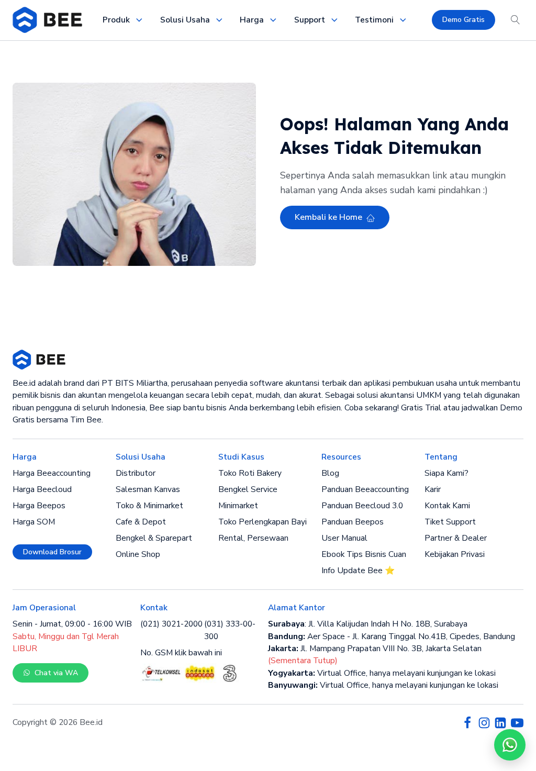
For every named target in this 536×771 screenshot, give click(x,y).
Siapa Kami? (446, 473)
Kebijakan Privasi (455, 554)
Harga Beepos (39, 505)
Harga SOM (34, 522)
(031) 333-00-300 (229, 630)
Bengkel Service (247, 489)
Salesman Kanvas (148, 489)
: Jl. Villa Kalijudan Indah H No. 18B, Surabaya (367, 624)
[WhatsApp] (510, 745)
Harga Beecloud (42, 489)
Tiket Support (450, 522)
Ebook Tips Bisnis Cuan (363, 554)
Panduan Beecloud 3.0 (362, 505)
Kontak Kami (447, 505)
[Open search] (515, 20)
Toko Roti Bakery (250, 473)
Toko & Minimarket (149, 505)
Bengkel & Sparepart (154, 538)
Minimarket (238, 505)
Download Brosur (52, 552)
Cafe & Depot (141, 522)
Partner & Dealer (456, 538)
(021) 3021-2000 (171, 624)
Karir (433, 489)
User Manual (344, 538)
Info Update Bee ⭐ (358, 570)
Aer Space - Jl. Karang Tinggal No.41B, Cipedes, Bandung (391, 636)
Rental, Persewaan (253, 538)
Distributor (135, 473)
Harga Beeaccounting (52, 473)
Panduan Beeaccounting (365, 489)
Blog (330, 473)
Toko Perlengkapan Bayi (262, 522)
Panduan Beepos (352, 522)
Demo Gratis (463, 20)
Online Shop (138, 554)
